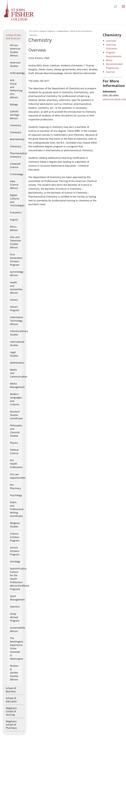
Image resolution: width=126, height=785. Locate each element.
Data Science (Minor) (14, 185)
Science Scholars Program (14, 537)
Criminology (16, 174)
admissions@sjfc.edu (114, 99)
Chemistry (15, 125)
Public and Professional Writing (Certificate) (16, 509)
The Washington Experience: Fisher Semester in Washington (16, 648)
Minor (109, 60)
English (14, 219)
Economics (16, 212)
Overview (111, 40)
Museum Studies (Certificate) (16, 415)
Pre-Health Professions (16, 464)
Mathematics (17, 362)
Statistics (15, 606)
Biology (14, 104)
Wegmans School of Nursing (11, 711)
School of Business (11, 690)
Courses (110, 71)
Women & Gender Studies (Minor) (14, 672)
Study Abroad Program (14, 617)
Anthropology (17, 73)
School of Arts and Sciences (13, 37)
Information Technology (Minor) (16, 321)
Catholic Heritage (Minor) (14, 115)
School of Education (11, 700)
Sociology (15, 561)
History (14, 299)
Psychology (16, 495)
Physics (14, 442)
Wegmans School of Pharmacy (11, 724)
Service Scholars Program (14, 551)
